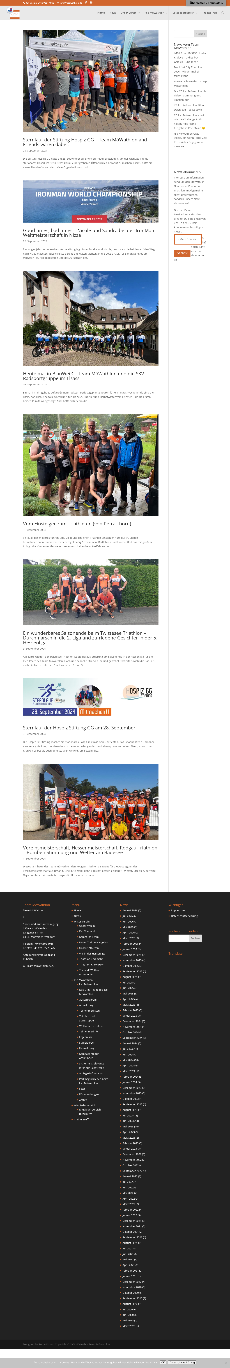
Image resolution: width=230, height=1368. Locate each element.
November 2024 (132, 1026)
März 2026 (129, 938)
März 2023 (129, 1137)
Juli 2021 (128, 1248)
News (112, 13)
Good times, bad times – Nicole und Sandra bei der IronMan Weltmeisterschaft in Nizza (88, 232)
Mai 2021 (128, 1259)
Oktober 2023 (131, 1098)
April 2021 (129, 1265)
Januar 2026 (130, 949)
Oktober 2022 (131, 1165)
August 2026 (130, 910)
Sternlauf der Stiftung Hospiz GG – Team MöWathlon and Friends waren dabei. (85, 142)
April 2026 (129, 932)
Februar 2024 (131, 1076)
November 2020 (132, 1287)
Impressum (178, 910)
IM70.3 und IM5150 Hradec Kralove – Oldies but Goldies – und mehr (190, 57)
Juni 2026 (128, 921)
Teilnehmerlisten (89, 1010)
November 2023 (132, 1093)
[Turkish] (184, 962)
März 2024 (129, 1071)
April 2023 (129, 1132)
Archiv (83, 1100)
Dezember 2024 (132, 1021)
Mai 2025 (128, 993)
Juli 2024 (128, 1049)
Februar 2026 (131, 943)
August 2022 (130, 1176)
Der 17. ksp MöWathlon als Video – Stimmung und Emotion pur (190, 95)
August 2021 (130, 1243)
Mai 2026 (128, 927)
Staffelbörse (86, 1042)
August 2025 (130, 977)
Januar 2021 (130, 1276)
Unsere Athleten (89, 948)
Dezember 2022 (132, 1154)
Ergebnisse (86, 1037)
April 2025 (129, 999)
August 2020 (130, 1304)
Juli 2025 (128, 982)
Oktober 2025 (131, 965)
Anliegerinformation (91, 1073)
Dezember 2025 (132, 955)
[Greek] (195, 958)
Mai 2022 (128, 1193)
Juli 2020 (128, 1309)
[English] (184, 958)
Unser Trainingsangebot (93, 942)
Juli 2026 (128, 916)
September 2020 (132, 1298)
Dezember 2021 (132, 1220)
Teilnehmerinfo (88, 1031)
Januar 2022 (130, 1215)
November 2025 (132, 960)
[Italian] (170, 962)
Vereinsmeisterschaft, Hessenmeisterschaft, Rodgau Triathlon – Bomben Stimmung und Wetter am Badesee (90, 850)
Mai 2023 (128, 1126)
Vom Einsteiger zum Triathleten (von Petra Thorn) (77, 523)
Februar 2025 (131, 1010)
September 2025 (132, 971)
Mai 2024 (128, 1060)
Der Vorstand (87, 931)
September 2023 (132, 1104)
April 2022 (129, 1198)
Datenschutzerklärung (184, 916)
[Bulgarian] (173, 958)
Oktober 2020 (131, 1292)
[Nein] (225, 1363)
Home (101, 13)
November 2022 (132, 1159)
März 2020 (129, 1326)
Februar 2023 (131, 1143)
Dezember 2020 (132, 1281)
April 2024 (129, 1065)
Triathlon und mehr (91, 959)
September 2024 (132, 1037)
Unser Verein (87, 926)
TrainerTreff (210, 13)
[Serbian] (181, 962)
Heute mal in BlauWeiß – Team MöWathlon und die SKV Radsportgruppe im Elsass (83, 375)
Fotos (82, 1088)
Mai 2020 (128, 1320)
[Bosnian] (170, 958)
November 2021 (132, 1226)
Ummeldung (86, 1048)
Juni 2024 (128, 1054)
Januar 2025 (130, 1015)
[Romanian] (177, 962)
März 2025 (129, 1004)
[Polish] (173, 962)
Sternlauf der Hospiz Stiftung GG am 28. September (79, 727)
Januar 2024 (130, 1082)
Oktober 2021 (131, 1231)
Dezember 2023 (132, 1087)
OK (163, 1362)
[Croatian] (177, 958)
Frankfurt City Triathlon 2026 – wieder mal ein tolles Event (188, 71)
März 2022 (129, 1204)
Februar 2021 (131, 1270)
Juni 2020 (128, 1315)
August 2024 (130, 1043)
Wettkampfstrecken (91, 1026)
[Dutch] (181, 958)
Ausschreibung (88, 999)
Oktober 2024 (131, 1032)
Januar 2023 (130, 1148)
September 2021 (132, 1237)
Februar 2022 (131, 1209)
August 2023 (130, 1110)
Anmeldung (86, 1005)
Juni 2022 (128, 1187)
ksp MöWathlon (88, 984)
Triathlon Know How (91, 964)
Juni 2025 (128, 988)
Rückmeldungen (89, 1094)
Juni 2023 (128, 1121)
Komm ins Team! (89, 937)
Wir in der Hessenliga (92, 953)
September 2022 (132, 1171)
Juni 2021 (128, 1254)
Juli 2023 (128, 1115)
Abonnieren (182, 254)
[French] (188, 958)
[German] (191, 958)
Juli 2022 (128, 1182)
